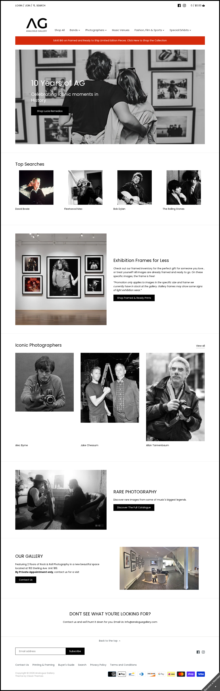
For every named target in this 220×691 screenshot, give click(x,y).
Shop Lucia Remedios (50, 111)
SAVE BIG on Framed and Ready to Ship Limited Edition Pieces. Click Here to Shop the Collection (110, 40)
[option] (110, 97)
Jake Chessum (89, 445)
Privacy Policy (98, 665)
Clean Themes (35, 675)
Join (27, 5)
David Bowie (22, 209)
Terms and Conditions (123, 665)
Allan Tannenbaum (157, 445)
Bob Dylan (119, 209)
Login (18, 5)
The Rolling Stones (173, 209)
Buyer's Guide (66, 665)
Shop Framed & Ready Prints (134, 298)
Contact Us (25, 579)
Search (82, 665)
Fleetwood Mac (73, 209)
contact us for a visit (66, 572)
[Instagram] (184, 5)
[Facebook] (179, 5)
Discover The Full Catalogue (134, 507)
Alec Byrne (21, 445)
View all (200, 345)
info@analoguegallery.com (141, 622)
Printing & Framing (43, 665)
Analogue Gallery (44, 673)
